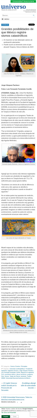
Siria (2, 376)
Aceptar (5, 416)
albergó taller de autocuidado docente (28, 385)
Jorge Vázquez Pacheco (26, 370)
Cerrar (14, 416)
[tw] (21, 402)
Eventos (17, 366)
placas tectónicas (21, 374)
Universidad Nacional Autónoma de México (18, 378)
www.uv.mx (20, 399)
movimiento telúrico (10, 374)
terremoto (23, 376)
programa (30, 374)
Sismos (7, 376)
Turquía (29, 376)
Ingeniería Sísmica (13, 370)
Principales (24, 366)
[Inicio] (13, 9)
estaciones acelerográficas (17, 368)
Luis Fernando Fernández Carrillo (10, 372)
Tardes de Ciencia (15, 376)
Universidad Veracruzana (23, 1)
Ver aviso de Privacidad (8, 412)
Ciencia (5, 25)
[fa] (17, 402)
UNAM (3, 378)
